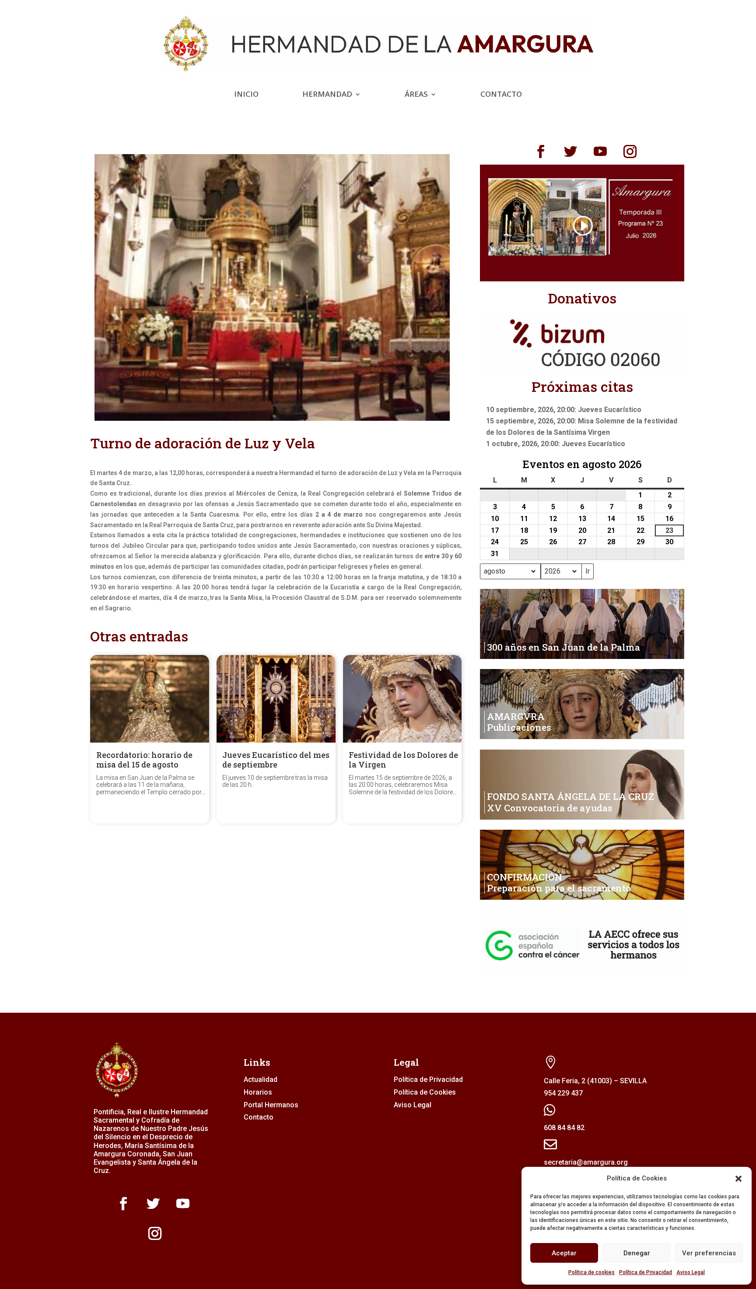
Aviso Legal (690, 1272)
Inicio (246, 95)
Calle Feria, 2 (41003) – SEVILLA (595, 1081)
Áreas (416, 95)
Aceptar (564, 1253)
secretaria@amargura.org (586, 1162)
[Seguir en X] (570, 151)
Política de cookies (591, 1272)
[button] (738, 1178)
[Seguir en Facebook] (541, 151)
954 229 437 (563, 1093)
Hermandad (327, 95)
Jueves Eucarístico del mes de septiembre (275, 760)
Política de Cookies (425, 1092)
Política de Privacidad (645, 1272)
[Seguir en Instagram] (630, 151)
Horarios (258, 1092)
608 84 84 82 (564, 1127)
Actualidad (260, 1079)
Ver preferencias (709, 1253)
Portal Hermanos (271, 1105)
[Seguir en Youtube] (600, 151)
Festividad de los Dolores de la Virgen (403, 760)
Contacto (501, 95)
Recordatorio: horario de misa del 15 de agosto (144, 760)
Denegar (636, 1253)
